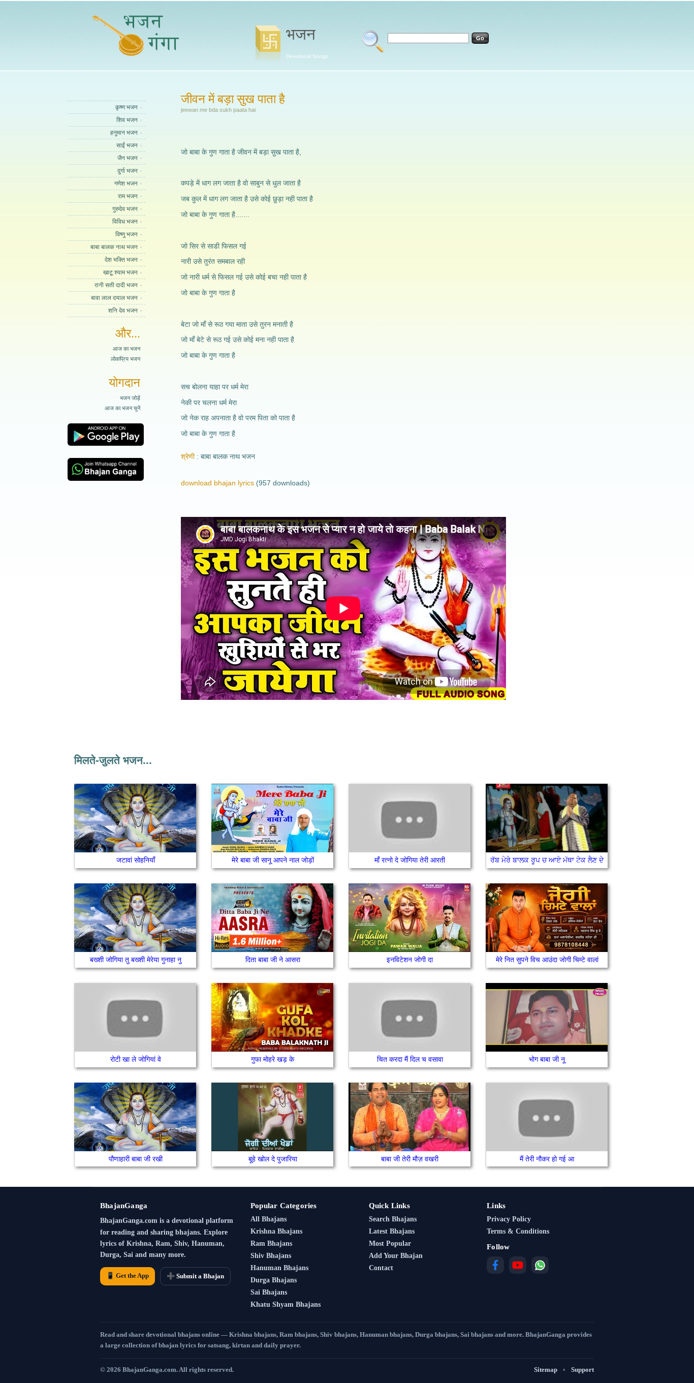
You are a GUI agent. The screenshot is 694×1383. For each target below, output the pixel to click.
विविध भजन (125, 221)
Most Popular (390, 1243)
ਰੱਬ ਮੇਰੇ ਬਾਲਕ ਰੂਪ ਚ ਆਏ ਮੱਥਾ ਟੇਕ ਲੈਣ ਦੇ (547, 860)
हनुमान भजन (124, 132)
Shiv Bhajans (270, 1255)
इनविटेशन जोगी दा (410, 960)
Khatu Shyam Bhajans (285, 1304)
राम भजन (128, 196)
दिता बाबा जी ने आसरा (272, 960)
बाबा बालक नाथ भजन (114, 247)
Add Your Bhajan (396, 1255)
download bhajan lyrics (217, 483)
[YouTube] (517, 1265)
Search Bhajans (393, 1219)
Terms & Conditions (518, 1231)
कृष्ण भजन (126, 107)
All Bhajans (268, 1219)
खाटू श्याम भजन (120, 272)
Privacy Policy (509, 1219)
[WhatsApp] (540, 1265)
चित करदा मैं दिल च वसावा (410, 1059)
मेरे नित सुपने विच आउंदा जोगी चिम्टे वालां (547, 960)
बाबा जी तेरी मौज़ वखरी (409, 1159)
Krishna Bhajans (276, 1231)
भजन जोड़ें (130, 398)
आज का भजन (126, 349)
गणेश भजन (126, 183)
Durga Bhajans (273, 1280)
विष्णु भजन (126, 234)
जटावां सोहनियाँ (135, 860)
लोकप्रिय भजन (125, 359)
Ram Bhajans (271, 1243)
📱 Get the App (127, 1275)
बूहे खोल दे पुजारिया (272, 1159)
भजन (307, 42)
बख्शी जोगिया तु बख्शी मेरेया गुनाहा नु (135, 960)
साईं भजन (127, 145)
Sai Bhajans (268, 1292)
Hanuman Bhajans (279, 1268)
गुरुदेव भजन (125, 208)
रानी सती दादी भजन (116, 285)
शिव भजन (127, 120)
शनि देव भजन (123, 310)
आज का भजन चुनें (122, 408)
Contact (381, 1268)
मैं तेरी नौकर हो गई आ (547, 1159)
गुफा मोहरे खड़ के (272, 1059)
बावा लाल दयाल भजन (114, 297)
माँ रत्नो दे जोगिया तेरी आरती (409, 860)
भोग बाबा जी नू (547, 1059)
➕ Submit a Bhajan (195, 1276)
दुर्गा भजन (127, 170)
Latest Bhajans (392, 1231)
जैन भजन (127, 158)
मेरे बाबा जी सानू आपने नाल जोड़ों (273, 860)
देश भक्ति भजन (121, 259)
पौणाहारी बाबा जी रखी (136, 1159)
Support (582, 1369)
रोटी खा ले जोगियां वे (135, 1059)
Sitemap (545, 1369)
